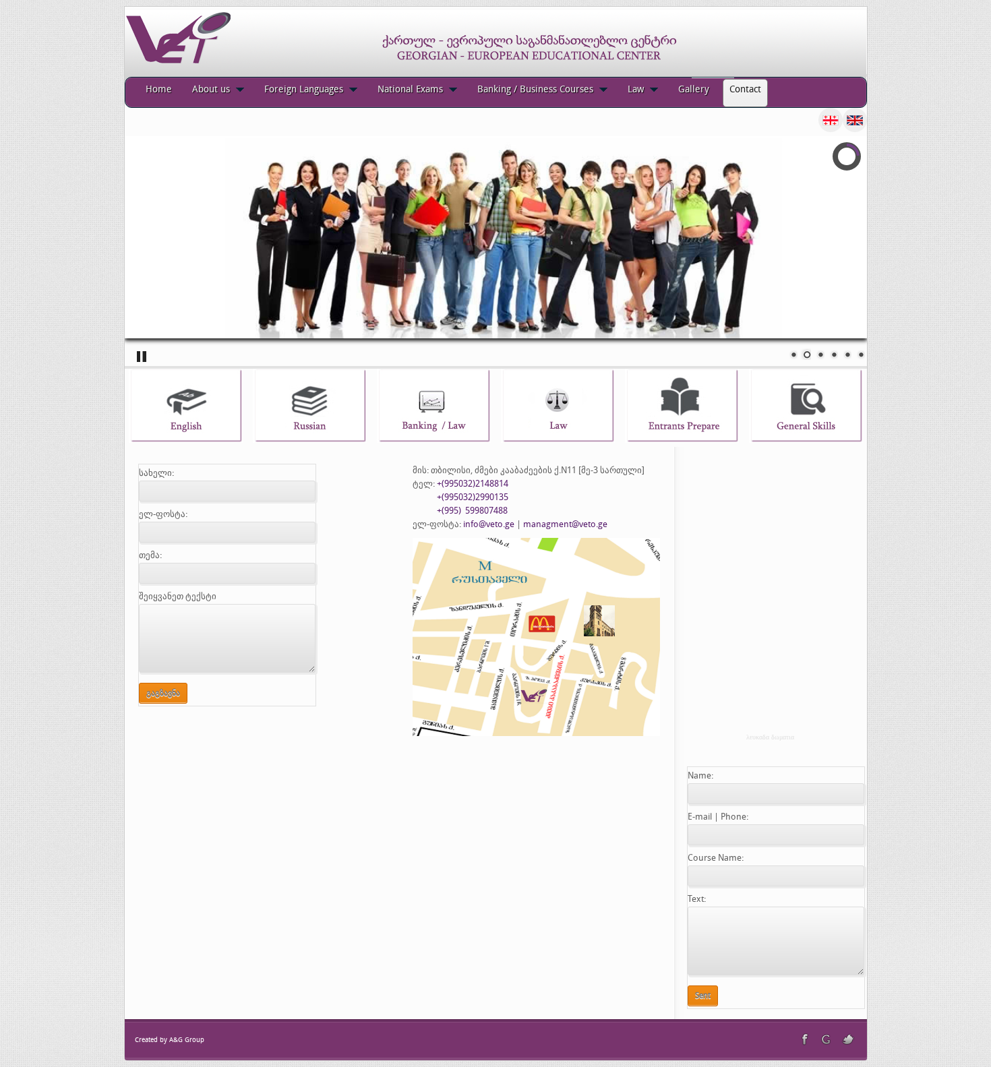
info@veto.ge (488, 524)
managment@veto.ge (565, 524)
